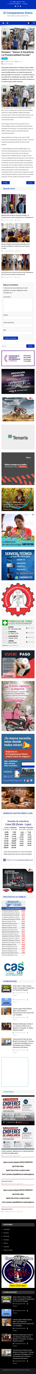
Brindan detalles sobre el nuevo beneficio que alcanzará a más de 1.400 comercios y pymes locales (15, 246)
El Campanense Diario (18, 13)
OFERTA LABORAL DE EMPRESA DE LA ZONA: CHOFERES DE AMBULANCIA (17, 1116)
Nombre (5, 315)
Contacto (25, 3)
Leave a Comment (8, 64)
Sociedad (6, 1246)
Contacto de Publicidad (14, 3)
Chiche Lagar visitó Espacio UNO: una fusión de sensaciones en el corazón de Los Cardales (23, 1012)
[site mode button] (29, 23)
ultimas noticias (8, 1250)
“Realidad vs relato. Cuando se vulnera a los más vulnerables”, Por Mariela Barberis (7, 183)
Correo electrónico (8, 322)
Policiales (6, 1240)
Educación (7, 1236)
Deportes (6, 1233)
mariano (19, 61)
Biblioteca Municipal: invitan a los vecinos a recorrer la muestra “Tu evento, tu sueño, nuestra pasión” (23, 1027)
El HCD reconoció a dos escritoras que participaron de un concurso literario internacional (17, 273)
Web (4, 330)
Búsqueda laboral (7, 1181)
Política (4, 58)
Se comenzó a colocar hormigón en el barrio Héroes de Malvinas (31, 183)
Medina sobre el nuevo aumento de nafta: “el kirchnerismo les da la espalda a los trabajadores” (17, 216)
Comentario (7, 297)
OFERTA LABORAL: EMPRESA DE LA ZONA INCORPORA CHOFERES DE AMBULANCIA (17, 1152)
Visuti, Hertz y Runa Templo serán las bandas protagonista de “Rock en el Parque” (23, 988)
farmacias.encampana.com (13, 645)
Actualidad (7, 1229)
